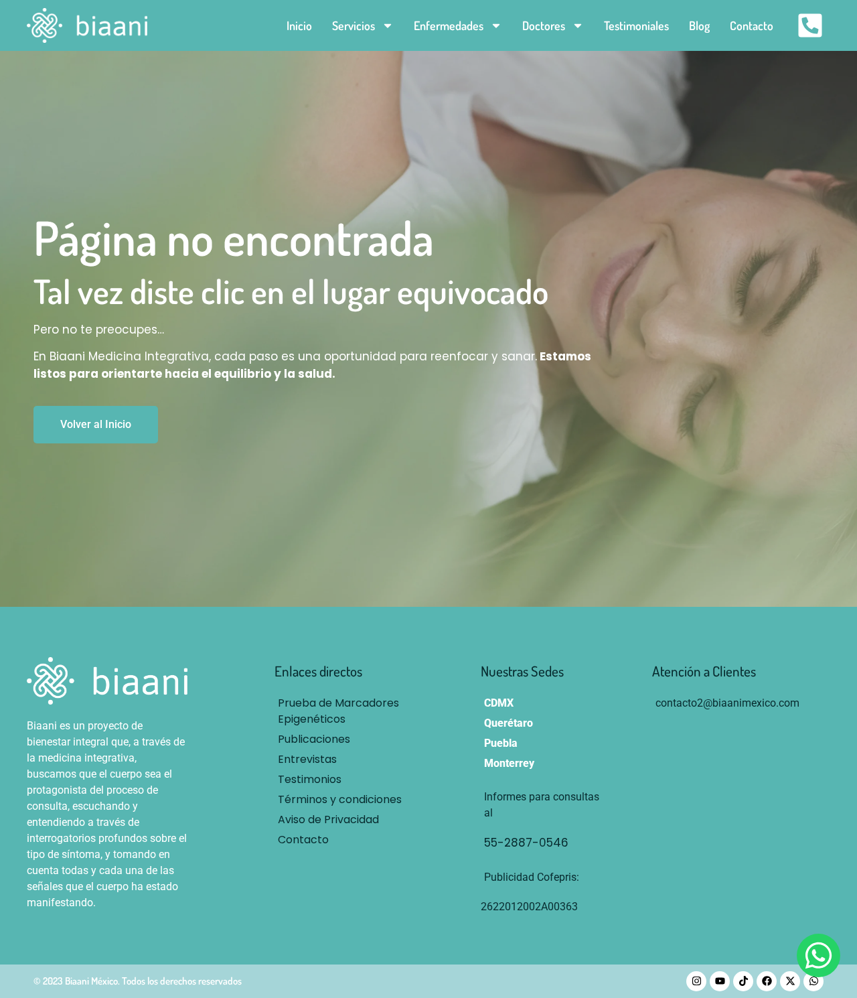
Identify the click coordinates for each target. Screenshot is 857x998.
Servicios (353, 25)
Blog (699, 25)
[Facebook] (767, 981)
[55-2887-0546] (546, 843)
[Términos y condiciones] (344, 800)
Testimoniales (636, 25)
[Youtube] (720, 981)
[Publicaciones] (344, 739)
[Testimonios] (344, 780)
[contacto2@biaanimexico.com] (727, 703)
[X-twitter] (790, 981)
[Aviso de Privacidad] (344, 820)
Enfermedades (448, 25)
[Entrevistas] (344, 760)
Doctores (543, 25)
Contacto (751, 25)
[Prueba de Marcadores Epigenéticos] (344, 711)
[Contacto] (344, 840)
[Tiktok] (743, 981)
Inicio (299, 25)
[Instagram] (696, 981)
